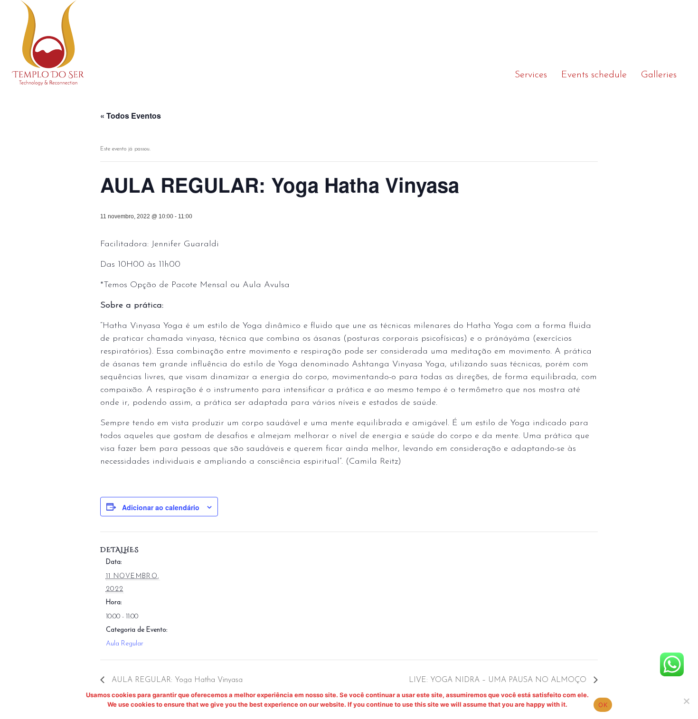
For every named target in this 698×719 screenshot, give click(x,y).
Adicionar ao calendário (160, 507)
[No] (686, 701)
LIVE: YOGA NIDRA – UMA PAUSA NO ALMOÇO (499, 680)
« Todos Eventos (130, 115)
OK (602, 705)
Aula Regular (124, 643)
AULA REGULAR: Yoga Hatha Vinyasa (176, 680)
